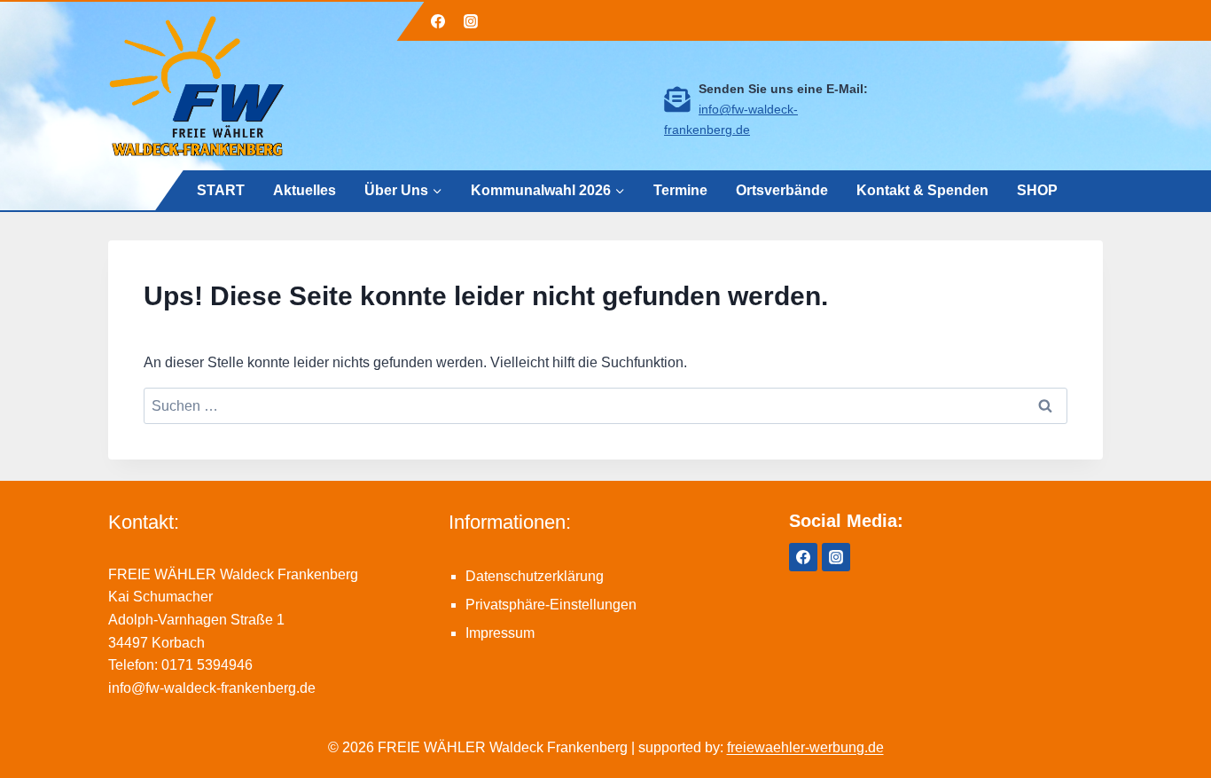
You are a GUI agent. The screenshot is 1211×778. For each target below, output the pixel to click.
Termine (680, 189)
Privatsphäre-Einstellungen (551, 604)
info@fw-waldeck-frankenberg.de (212, 687)
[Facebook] (438, 21)
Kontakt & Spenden (922, 189)
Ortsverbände (782, 189)
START (221, 189)
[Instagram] (471, 21)
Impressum (500, 632)
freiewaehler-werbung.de (805, 747)
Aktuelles (304, 189)
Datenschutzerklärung (534, 576)
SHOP (1037, 189)
